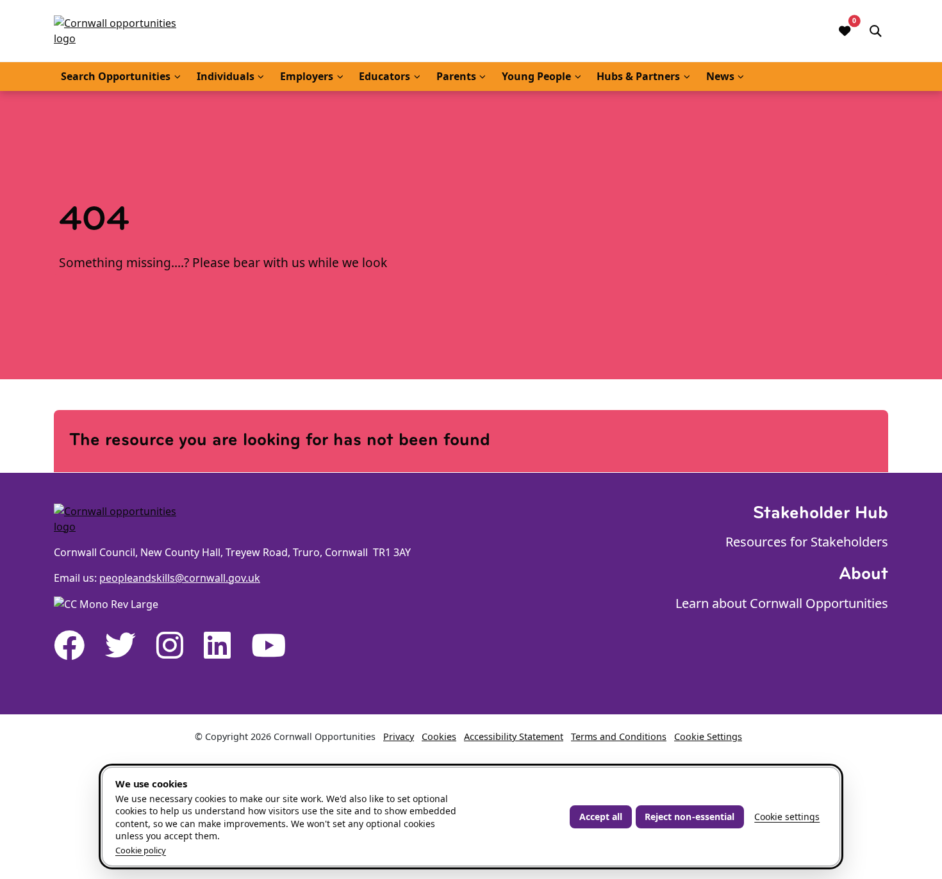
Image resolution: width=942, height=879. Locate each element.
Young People (536, 76)
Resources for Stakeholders (806, 541)
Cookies (439, 736)
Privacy (398, 736)
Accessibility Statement (513, 736)
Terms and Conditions (618, 736)
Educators (384, 76)
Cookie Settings (708, 736)
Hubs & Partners (638, 76)
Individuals (225, 76)
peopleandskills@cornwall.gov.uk (179, 578)
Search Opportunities (115, 76)
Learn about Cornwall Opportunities (781, 603)
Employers (306, 76)
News (720, 76)
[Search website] (875, 31)
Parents (456, 76)
